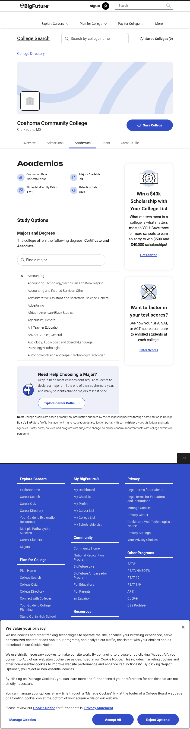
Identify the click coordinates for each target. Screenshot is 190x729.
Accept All (113, 720)
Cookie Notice (44, 708)
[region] (68, 315)
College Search (33, 38)
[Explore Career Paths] (68, 390)
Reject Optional (158, 720)
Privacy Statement (98, 708)
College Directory (31, 53)
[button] (161, 20)
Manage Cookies (22, 720)
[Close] (183, 627)
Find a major (36, 260)
